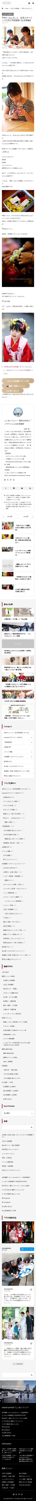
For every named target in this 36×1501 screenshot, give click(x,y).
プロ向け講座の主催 (9, 834)
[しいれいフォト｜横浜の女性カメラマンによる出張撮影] (7, 3)
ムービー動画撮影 (9, 1038)
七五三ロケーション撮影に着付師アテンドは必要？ (26, 1450)
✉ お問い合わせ (7, 1206)
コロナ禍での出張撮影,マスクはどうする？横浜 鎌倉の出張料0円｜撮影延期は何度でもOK (26, 1458)
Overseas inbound (24, 1485)
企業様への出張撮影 (8, 1482)
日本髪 (13, 506)
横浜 (17, 506)
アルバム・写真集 (9, 1026)
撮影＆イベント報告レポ (14, 497)
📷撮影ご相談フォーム (16, 386)
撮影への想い (9, 822)
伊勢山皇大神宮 (27, 504)
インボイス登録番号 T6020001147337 (14, 1181)
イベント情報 (8, 752)
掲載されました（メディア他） (13, 930)
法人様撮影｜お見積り (10, 1095)
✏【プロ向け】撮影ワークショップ (13, 1190)
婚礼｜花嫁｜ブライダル (11, 922)
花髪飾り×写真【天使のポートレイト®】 (17, 771)
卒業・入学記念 (7, 1158)
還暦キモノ (8, 880)
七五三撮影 (15, 504)
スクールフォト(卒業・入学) (12, 884)
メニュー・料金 (8, 905)
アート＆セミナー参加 (10, 801)
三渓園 (20, 504)
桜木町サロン (8, 761)
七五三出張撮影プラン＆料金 (18, 381)
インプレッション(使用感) (13, 901)
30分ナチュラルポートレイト (11, 1170)
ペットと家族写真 (7, 1162)
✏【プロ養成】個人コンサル (11, 1194)
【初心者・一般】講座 (10, 1070)
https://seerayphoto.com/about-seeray (17, 475)
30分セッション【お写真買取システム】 (17, 732)
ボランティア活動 (9, 809)
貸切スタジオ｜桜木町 (25, 1482)
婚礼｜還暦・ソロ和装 (10, 1005)
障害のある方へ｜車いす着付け (13, 942)
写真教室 (5, 1066)
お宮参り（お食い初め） (11, 872)
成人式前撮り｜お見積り (11, 1090)
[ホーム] (2, 8)
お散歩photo (7, 797)
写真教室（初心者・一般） (11, 843)
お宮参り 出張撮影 (9, 980)
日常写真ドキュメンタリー (10, 1149)
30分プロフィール (24, 1476)
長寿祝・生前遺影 (7, 1166)
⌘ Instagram (6, 1202)
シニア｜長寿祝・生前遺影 (11, 876)
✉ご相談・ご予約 (7, 1082)
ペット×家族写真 (8, 893)
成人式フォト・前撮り (10, 988)
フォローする (28, 1249)
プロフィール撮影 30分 (10, 993)
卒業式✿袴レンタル (9, 1034)
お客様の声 (7, 747)
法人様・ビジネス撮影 (10, 997)
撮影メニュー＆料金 (8, 976)
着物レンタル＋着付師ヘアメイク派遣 (15, 1022)
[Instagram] (5, 480)
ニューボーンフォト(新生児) (12, 1013)
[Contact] (14, 480)
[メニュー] (33, 3)
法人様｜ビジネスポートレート (14, 766)
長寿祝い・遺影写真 (9, 1001)
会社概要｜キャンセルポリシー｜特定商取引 (16, 1177)
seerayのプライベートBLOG (13, 737)
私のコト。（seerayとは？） (12, 818)
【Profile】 (5, 972)
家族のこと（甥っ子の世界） (12, 814)
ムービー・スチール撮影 (11, 897)
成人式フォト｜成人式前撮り (11, 1145)
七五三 (9, 504)
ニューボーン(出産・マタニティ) (13, 888)
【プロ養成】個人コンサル (11, 830)
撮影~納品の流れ (7, 1049)
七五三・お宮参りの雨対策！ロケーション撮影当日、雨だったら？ (9, 1450)
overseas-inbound (9, 868)
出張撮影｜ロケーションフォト (14, 756)
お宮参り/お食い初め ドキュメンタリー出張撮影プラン (18, 1136)
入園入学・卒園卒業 (9, 1009)
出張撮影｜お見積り (9, 1086)
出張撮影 (8, 506)
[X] (8, 480)
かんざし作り (15, 502)
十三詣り (6, 918)
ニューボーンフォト (8, 1153)
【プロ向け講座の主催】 (11, 1074)
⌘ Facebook (6, 1198)
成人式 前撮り (7, 926)
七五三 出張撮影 (7, 14)
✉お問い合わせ (13, 391)
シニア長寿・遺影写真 (25, 1479)
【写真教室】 (8, 742)
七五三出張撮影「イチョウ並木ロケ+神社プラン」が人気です (9, 1457)
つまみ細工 (22, 502)
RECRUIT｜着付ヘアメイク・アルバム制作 (15, 1185)
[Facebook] (11, 480)
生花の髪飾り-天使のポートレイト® (14, 1030)
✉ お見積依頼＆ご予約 (9, 1210)
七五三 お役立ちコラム (12, 913)
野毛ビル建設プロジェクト (12, 776)
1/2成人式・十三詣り (8, 1488)
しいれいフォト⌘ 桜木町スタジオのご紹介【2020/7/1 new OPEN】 (16, 1044)
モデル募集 (6, 855)
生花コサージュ (26, 506)
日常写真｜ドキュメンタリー (12, 938)
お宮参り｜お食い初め (8, 1476)
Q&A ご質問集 (8, 1061)
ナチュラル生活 (8, 805)
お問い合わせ (7, 1099)
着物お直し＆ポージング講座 (14, 839)
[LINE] (22, 488)
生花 (20, 506)
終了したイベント (9, 859)
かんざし (8, 502)
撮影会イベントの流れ (10, 1057)
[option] (18, 1391)
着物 (7, 508)
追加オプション (7, 1018)
